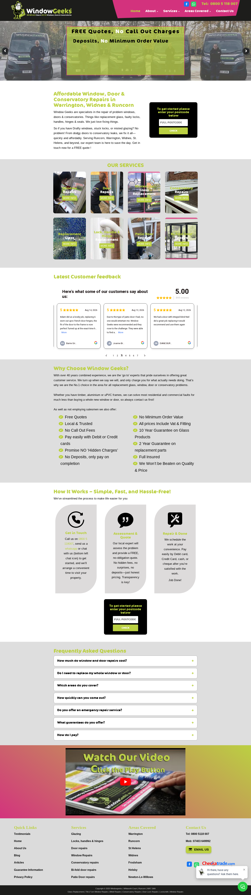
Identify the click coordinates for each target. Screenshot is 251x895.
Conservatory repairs (85, 862)
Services (170, 11)
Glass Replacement (76, 892)
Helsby (132, 869)
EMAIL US (201, 849)
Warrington (135, 833)
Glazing (76, 833)
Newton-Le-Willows (140, 877)
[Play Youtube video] (125, 781)
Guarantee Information (28, 869)
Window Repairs (81, 855)
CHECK (173, 130)
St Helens (134, 848)
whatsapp (71, 548)
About (150, 11)
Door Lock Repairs (150, 892)
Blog (17, 855)
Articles (19, 862)
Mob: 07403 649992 (198, 841)
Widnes (133, 855)
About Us (20, 848)
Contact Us (225, 11)
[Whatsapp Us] (193, 4)
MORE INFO (69, 198)
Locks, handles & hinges (87, 841)
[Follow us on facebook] (186, 4)
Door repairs (79, 848)
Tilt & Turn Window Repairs (97, 892)
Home (135, 11)
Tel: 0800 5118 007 (197, 833)
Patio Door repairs (83, 877)
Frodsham (135, 862)
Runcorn (134, 841)
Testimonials (22, 833)
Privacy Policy (23, 877)
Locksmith (164, 892)
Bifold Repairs (115, 892)
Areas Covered (197, 11)
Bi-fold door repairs (83, 869)
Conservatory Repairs (132, 892)
